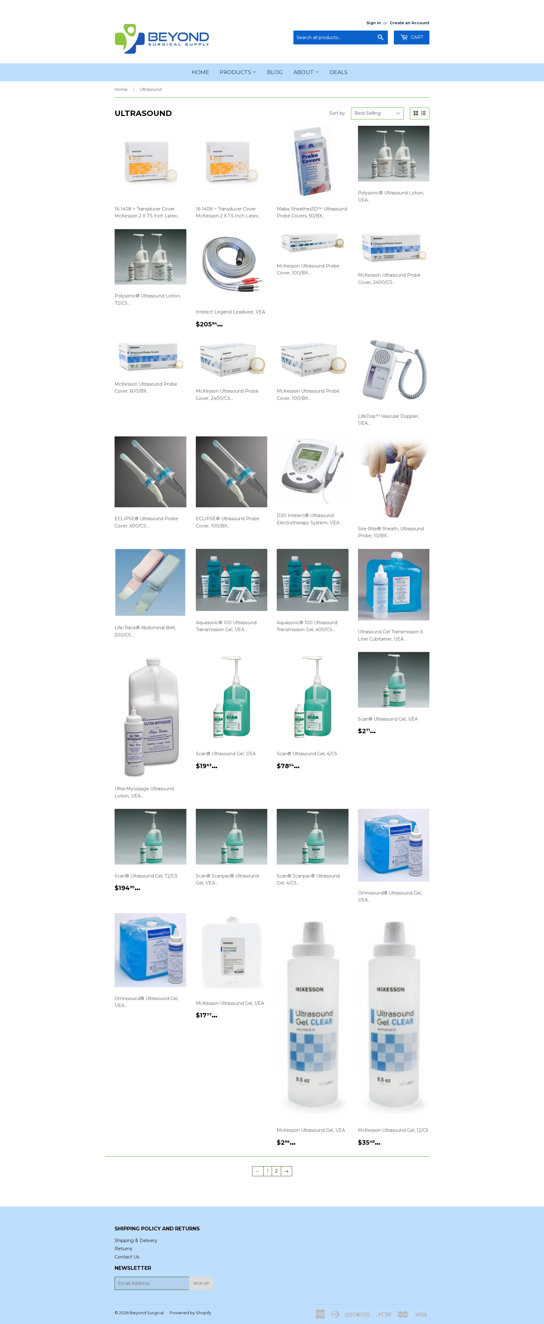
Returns (123, 1249)
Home (200, 72)
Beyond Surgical (147, 1312)
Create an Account (409, 22)
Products (236, 72)
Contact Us (127, 1257)
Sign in (373, 22)
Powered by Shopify (190, 1312)
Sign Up (201, 1283)
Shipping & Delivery (136, 1240)
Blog (275, 72)
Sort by (337, 113)
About (304, 72)
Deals (339, 72)
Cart (416, 37)
